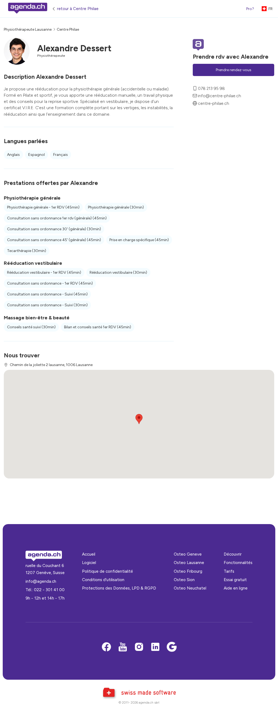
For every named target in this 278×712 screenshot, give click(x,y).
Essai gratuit (235, 579)
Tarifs (229, 571)
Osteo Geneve (188, 554)
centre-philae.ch (213, 103)
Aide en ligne (236, 588)
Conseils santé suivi (31, 327)
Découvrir (233, 554)
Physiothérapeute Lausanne (28, 29)
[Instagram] (139, 647)
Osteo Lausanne (189, 562)
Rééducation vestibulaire (118, 272)
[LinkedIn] (155, 647)
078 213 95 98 (211, 88)
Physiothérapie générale (116, 207)
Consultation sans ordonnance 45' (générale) (54, 240)
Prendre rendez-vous (233, 70)
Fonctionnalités (238, 562)
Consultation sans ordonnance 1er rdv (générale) (57, 218)
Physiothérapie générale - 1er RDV (43, 207)
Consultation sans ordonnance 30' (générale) (54, 229)
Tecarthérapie (26, 250)
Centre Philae (68, 29)
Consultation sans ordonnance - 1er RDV (50, 283)
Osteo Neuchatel (190, 588)
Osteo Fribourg (188, 571)
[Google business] (171, 647)
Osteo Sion (184, 579)
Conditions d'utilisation (103, 579)
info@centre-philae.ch (219, 95)
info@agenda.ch (41, 581)
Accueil (88, 554)
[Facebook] (106, 647)
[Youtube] (122, 647)
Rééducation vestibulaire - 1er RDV (44, 272)
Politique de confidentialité (107, 571)
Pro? (250, 9)
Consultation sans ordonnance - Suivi (47, 294)
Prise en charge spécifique (139, 240)
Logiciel (89, 562)
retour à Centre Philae (78, 8)
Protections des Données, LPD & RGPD (119, 588)
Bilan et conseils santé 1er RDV (97, 327)
